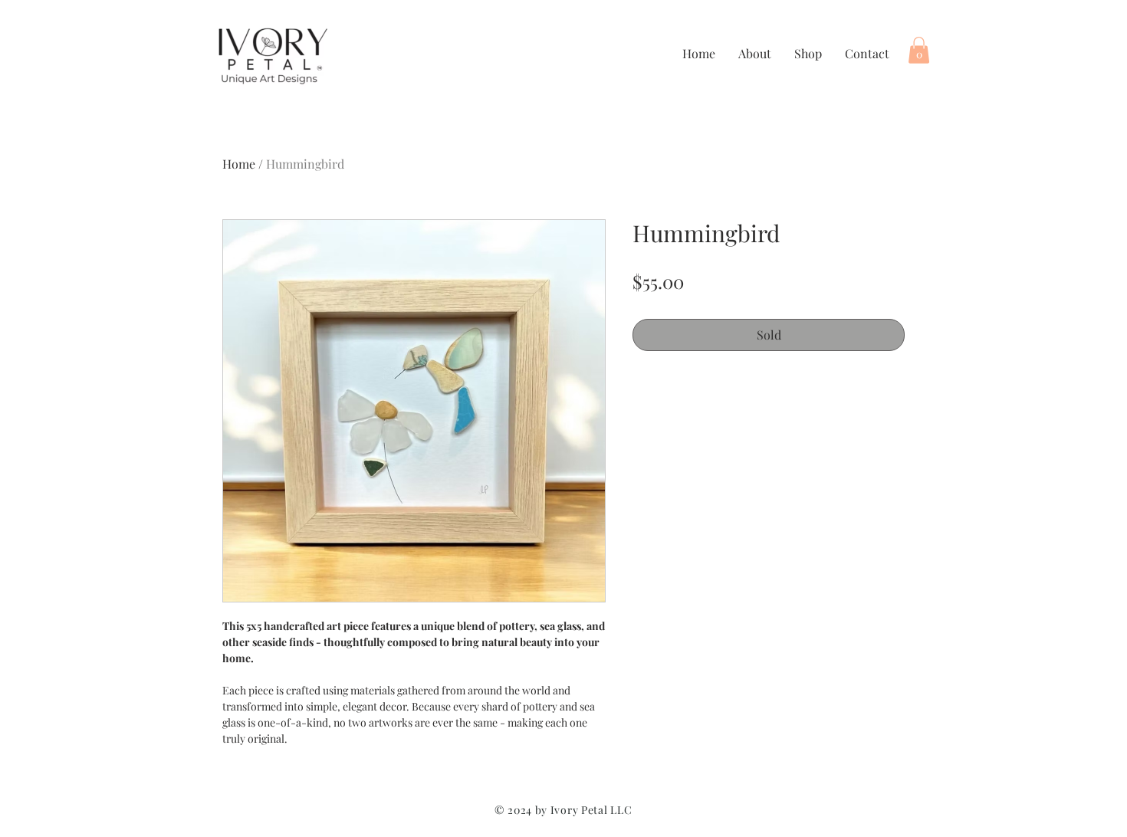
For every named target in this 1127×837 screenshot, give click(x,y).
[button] (919, 50)
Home (238, 164)
